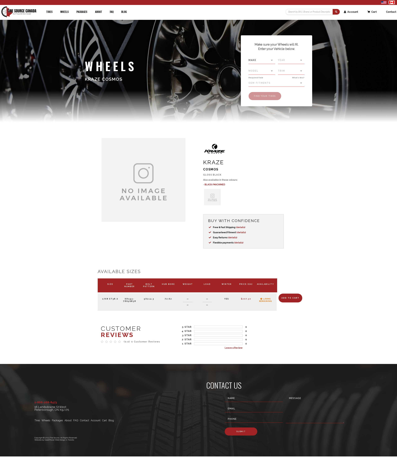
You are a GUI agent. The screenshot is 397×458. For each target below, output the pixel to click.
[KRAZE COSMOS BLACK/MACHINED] (212, 197)
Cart (374, 11)
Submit (241, 431)
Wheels (64, 12)
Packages (81, 12)
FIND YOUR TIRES (265, 96)
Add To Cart (290, 298)
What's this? (298, 78)
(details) (240, 227)
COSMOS (210, 169)
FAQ (112, 12)
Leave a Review (234, 348)
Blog (124, 12)
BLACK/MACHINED (215, 184)
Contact (391, 11)
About (98, 12)
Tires (49, 12)
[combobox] (262, 60)
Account (352, 11)
